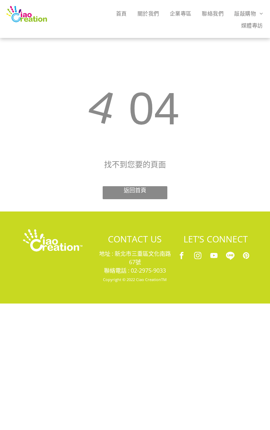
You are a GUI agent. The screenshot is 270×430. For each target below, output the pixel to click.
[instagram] (197, 256)
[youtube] (213, 256)
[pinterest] (246, 256)
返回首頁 (135, 190)
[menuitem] (121, 13)
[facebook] (181, 256)
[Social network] (230, 256)
